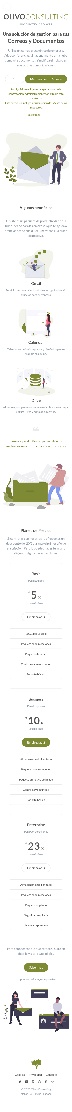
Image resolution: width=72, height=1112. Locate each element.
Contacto (51, 1074)
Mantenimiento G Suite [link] (46, 79)
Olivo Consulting (41, 1089)
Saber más (34, 114)
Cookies (20, 1074)
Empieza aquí (36, 617)
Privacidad (35, 1074)
